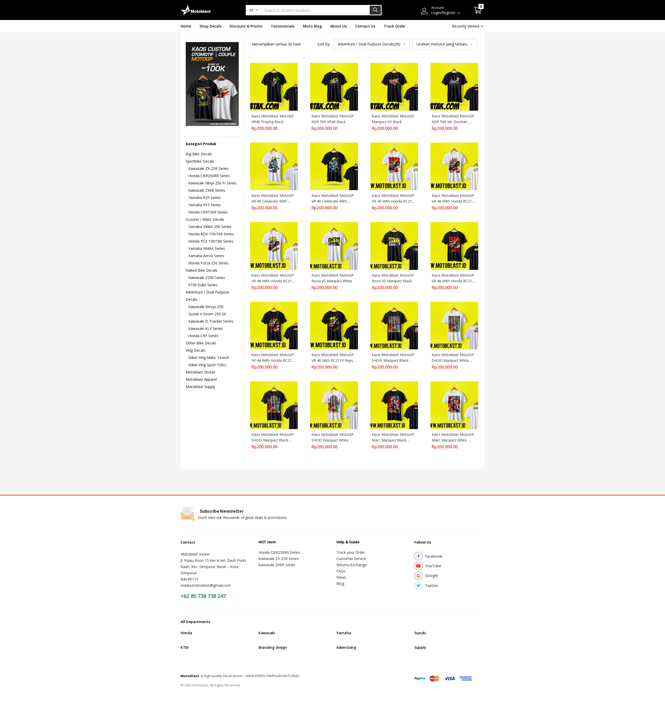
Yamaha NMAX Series (206, 248)
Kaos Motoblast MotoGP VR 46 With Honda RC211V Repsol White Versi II (454, 201)
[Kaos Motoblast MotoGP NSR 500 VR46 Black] (334, 86)
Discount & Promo (246, 26)
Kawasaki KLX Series (205, 328)
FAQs (340, 571)
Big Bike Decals (199, 153)
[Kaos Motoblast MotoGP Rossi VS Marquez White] (334, 245)
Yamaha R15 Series (204, 204)
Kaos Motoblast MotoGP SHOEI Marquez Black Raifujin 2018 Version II (393, 360)
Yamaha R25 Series (204, 197)
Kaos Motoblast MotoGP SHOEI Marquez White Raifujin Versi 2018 (333, 440)
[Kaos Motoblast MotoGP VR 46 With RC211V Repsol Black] (334, 325)
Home (186, 26)
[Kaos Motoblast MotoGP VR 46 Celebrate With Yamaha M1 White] (274, 165)
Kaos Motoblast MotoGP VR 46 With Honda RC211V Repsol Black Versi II (274, 360)
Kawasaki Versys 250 (205, 306)
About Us (338, 26)
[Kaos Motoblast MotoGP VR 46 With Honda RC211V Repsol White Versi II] (454, 165)
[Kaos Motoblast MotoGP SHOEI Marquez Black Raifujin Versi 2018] (274, 404)
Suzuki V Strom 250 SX (207, 313)
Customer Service (351, 558)
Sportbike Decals (200, 161)
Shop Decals (210, 26)
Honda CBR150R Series (208, 212)
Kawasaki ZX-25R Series (208, 168)
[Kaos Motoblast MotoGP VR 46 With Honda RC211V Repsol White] (274, 245)
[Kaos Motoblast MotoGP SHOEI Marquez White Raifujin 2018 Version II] (454, 325)
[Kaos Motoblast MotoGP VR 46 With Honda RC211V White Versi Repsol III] (394, 165)
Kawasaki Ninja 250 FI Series (212, 183)
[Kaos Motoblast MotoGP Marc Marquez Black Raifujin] (394, 404)
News (341, 577)
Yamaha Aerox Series (206, 255)
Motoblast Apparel (201, 379)
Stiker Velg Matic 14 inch (208, 357)
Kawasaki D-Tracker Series (210, 321)
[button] (254, 10)
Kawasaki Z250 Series (206, 277)
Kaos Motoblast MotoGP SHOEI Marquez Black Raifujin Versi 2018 (273, 440)
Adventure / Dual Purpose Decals (207, 296)
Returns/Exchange (351, 564)
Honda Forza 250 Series (208, 263)
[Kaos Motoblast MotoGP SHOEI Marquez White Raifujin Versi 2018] (334, 404)
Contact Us (365, 26)
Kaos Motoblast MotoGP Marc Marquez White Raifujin (453, 440)
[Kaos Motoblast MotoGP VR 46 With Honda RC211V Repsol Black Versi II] (274, 325)
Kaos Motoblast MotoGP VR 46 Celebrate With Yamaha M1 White (273, 201)
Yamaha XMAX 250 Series (209, 226)
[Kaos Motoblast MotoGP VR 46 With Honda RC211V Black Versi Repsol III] (454, 245)
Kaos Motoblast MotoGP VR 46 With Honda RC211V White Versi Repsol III (394, 201)
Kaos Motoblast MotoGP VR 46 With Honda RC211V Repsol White (274, 281)
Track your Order (350, 552)
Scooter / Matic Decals (205, 219)
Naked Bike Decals (201, 270)
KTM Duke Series (202, 284)
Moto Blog (312, 26)
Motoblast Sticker (200, 372)
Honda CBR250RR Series (209, 175)
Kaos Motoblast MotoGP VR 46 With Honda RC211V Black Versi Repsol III (454, 281)
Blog (340, 583)
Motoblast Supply (200, 386)
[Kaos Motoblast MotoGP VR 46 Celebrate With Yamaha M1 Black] (334, 165)
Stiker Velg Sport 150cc (207, 364)
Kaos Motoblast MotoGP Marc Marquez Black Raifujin (393, 440)
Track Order (394, 26)
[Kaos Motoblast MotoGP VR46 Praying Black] (274, 86)
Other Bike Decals (201, 343)
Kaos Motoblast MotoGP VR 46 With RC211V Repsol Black (334, 360)
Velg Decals (195, 350)
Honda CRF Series (203, 335)
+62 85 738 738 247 (203, 595)
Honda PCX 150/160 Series (210, 241)
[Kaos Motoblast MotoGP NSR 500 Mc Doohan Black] (454, 86)
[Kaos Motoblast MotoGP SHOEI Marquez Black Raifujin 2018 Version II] (394, 325)
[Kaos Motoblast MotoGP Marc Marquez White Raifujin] (454, 404)
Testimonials (283, 26)
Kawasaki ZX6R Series (206, 190)
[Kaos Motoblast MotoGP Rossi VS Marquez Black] (394, 245)
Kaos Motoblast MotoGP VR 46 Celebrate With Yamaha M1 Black (333, 201)
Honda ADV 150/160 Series (211, 233)
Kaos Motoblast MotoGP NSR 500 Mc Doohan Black (453, 122)
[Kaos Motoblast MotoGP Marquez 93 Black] (394, 86)
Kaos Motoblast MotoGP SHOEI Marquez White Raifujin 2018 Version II (453, 360)
